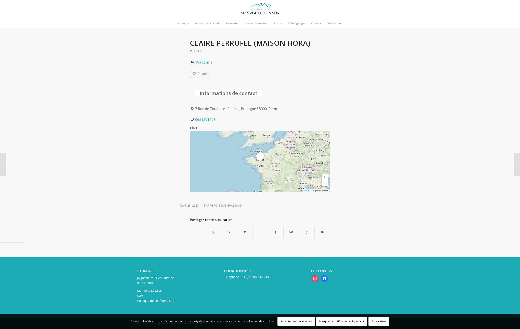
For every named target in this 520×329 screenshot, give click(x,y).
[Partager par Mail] (322, 232)
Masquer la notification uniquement (341, 321)
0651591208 (205, 119)
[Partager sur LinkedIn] (260, 232)
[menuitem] (183, 23)
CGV (140, 295)
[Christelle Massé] (3, 164)
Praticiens (198, 51)
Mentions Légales (149, 290)
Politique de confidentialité (155, 301)
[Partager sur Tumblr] (275, 232)
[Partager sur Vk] (291, 232)
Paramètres (379, 321)
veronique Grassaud (226, 205)
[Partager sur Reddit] (306, 232)
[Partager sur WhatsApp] (229, 232)
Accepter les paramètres (296, 321)
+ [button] (324, 177)
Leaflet (306, 190)
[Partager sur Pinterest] (244, 232)
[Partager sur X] (213, 232)
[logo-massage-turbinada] (260, 9)
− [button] (324, 183)
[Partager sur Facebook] (198, 232)
